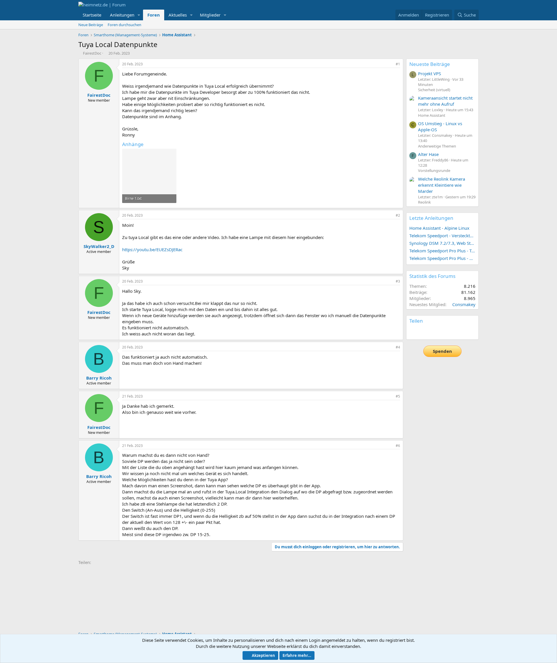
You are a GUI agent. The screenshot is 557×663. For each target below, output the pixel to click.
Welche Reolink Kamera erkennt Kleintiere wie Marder (441, 185)
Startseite (92, 15)
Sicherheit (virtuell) (434, 89)
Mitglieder (210, 15)
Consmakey (463, 304)
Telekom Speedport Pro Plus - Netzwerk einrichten (442, 258)
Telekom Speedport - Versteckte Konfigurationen (442, 235)
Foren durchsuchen (124, 24)
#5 (398, 396)
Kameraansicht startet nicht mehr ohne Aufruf (445, 101)
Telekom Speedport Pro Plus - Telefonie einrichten (442, 251)
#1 (398, 64)
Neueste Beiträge (429, 64)
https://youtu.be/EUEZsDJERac (152, 249)
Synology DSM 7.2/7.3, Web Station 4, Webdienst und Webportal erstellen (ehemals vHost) (442, 243)
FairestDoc (92, 53)
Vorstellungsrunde (434, 170)
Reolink (424, 202)
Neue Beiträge (90, 24)
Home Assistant (431, 115)
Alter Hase (428, 154)
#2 (398, 215)
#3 (398, 281)
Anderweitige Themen (437, 146)
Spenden (442, 351)
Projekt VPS (429, 73)
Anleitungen (122, 15)
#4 (398, 347)
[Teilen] (390, 64)
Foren (153, 15)
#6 (398, 445)
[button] (139, 15)
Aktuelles (178, 15)
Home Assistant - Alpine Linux (439, 228)
